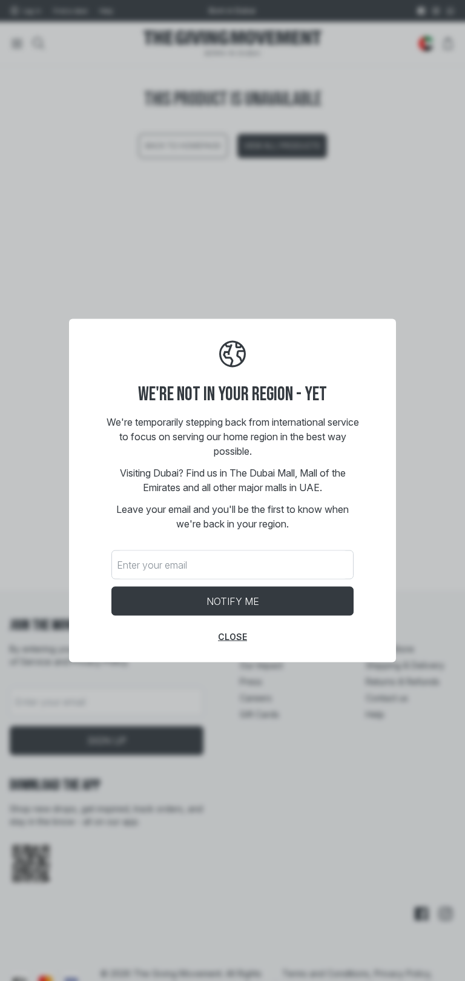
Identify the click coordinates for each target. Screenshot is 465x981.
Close (232, 637)
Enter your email (152, 565)
